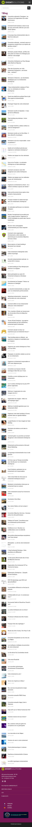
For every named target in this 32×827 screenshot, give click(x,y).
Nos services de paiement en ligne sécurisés (17, 689)
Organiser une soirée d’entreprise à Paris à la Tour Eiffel (19, 347)
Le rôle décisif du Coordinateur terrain (18, 652)
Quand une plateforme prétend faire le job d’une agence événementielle (19, 97)
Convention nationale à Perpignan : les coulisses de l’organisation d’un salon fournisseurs (18, 18)
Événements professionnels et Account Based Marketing (18, 446)
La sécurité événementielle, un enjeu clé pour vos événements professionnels (18, 290)
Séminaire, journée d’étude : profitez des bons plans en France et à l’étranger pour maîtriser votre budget (19, 53)
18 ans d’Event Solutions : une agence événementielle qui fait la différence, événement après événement (18, 322)
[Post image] (4, 18)
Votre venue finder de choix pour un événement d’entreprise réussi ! (17, 477)
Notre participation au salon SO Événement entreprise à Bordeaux (17, 275)
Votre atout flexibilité (13, 659)
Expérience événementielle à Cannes (18, 754)
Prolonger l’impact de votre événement (18, 104)
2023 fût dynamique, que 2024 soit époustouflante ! (17, 581)
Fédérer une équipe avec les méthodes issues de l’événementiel (18, 178)
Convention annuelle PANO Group (17, 695)
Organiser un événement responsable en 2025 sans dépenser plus (19, 362)
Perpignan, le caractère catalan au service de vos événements (19, 355)
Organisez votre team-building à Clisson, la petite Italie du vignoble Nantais (19, 414)
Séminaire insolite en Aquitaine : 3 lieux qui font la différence (18, 111)
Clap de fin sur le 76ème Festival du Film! (19, 710)
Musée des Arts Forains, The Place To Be (19, 630)
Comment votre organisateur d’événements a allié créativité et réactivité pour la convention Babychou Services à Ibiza (18, 235)
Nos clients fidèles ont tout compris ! (18, 506)
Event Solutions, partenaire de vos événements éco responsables (17, 470)
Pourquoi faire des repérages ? (16, 623)
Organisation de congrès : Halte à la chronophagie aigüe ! (17, 399)
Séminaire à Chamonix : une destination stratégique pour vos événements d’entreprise (18, 79)
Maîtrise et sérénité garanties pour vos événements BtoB (18, 407)
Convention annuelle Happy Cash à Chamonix (17, 703)
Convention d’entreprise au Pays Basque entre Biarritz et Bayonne (19, 62)
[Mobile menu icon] (29, 2)
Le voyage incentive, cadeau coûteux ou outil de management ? (18, 126)
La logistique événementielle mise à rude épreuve (19, 453)
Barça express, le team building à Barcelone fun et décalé (17, 245)
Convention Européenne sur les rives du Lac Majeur (18, 638)
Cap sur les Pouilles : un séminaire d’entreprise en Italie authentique (17, 163)
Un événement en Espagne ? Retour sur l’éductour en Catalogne (18, 282)
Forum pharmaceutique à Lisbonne (17, 747)
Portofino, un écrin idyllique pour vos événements (17, 377)
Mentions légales (7, 789)
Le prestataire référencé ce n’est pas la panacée (18, 588)
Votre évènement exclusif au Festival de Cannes (19, 492)
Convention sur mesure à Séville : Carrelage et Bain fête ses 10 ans (17, 370)
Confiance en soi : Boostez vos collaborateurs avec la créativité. (16, 529)
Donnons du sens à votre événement (18, 740)
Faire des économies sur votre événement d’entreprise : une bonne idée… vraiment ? (17, 70)
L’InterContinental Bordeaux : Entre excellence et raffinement (17, 551)
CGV (3, 792)
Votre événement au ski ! (14, 674)
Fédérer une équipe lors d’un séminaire (18, 155)
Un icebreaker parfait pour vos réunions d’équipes (18, 208)
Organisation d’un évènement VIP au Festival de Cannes (17, 566)
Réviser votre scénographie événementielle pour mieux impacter (17, 226)
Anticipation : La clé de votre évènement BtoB (18, 543)
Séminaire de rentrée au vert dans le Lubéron (17, 429)
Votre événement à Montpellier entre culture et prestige (18, 252)
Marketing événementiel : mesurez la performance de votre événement (18, 297)
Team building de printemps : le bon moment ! (17, 119)
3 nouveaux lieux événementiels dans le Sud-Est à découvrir (18, 36)
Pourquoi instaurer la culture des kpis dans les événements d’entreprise (18, 200)
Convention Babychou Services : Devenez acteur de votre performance (19, 514)
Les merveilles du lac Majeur (15, 733)
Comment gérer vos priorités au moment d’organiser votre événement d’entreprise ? (19, 437)
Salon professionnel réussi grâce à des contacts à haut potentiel (18, 193)
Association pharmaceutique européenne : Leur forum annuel (19, 536)
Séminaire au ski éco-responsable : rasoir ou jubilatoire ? (19, 141)
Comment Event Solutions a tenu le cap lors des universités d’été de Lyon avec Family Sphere (18, 27)
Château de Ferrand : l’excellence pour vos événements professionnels (18, 521)
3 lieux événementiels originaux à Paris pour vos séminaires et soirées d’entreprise (18, 89)
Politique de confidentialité (9, 785)
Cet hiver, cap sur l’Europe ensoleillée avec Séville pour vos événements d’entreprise (18, 462)
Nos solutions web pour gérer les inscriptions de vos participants (17, 724)
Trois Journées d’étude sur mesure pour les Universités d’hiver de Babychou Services (18, 313)
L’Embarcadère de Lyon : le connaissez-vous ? (18, 596)
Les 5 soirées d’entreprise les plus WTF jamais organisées (19, 384)
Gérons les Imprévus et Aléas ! (16, 681)
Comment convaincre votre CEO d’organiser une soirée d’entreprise (17, 171)
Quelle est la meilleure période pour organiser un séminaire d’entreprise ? (18, 149)
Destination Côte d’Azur (14, 499)
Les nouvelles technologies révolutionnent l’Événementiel (16, 667)
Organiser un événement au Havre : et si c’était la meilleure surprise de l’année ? (18, 185)
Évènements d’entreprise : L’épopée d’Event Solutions (17, 573)
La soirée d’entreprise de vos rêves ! (18, 610)
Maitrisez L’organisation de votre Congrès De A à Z (17, 392)
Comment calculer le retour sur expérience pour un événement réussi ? (18, 330)
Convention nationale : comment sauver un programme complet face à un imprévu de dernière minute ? (19, 44)
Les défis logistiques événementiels (18, 761)
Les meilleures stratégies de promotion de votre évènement (18, 646)
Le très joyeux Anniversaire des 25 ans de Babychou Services (18, 558)
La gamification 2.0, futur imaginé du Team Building (19, 422)
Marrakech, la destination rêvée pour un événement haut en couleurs (18, 485)
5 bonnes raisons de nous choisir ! (17, 716)
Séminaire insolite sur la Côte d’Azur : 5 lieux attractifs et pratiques (18, 134)
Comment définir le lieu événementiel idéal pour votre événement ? (18, 304)
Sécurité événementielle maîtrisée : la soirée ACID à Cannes (18, 260)
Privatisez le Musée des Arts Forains (18, 617)
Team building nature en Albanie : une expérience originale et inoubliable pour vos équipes (18, 339)
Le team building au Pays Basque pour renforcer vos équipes (18, 267)
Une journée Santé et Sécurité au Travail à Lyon (19, 603)
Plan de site (5, 796)
